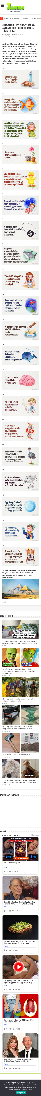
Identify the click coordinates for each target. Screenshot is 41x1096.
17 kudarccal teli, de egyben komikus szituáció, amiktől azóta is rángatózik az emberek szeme (20, 642)
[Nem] (38, 1088)
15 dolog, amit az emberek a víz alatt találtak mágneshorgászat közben (19, 700)
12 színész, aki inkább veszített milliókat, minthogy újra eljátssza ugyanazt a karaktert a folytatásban (20, 671)
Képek (21, 34)
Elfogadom (21, 1093)
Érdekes (16, 34)
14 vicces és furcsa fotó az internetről (16, 755)
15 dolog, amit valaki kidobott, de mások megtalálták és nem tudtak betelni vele (17, 728)
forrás (4, 602)
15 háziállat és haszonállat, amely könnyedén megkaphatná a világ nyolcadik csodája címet (19, 781)
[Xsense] (20, 7)
